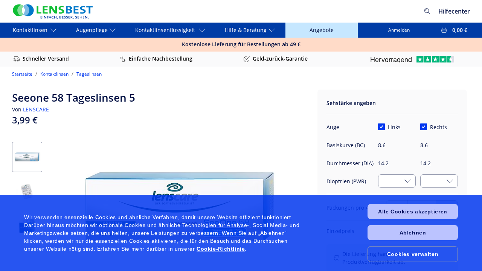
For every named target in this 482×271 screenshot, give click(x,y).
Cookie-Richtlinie (221, 249)
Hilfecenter (454, 11)
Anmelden (399, 30)
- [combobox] (382, 181)
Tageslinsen (89, 74)
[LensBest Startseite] (52, 11)
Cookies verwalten (412, 254)
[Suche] (427, 11)
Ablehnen (413, 233)
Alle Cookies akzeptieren (412, 212)
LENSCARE (36, 109)
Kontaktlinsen (54, 74)
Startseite (22, 74)
